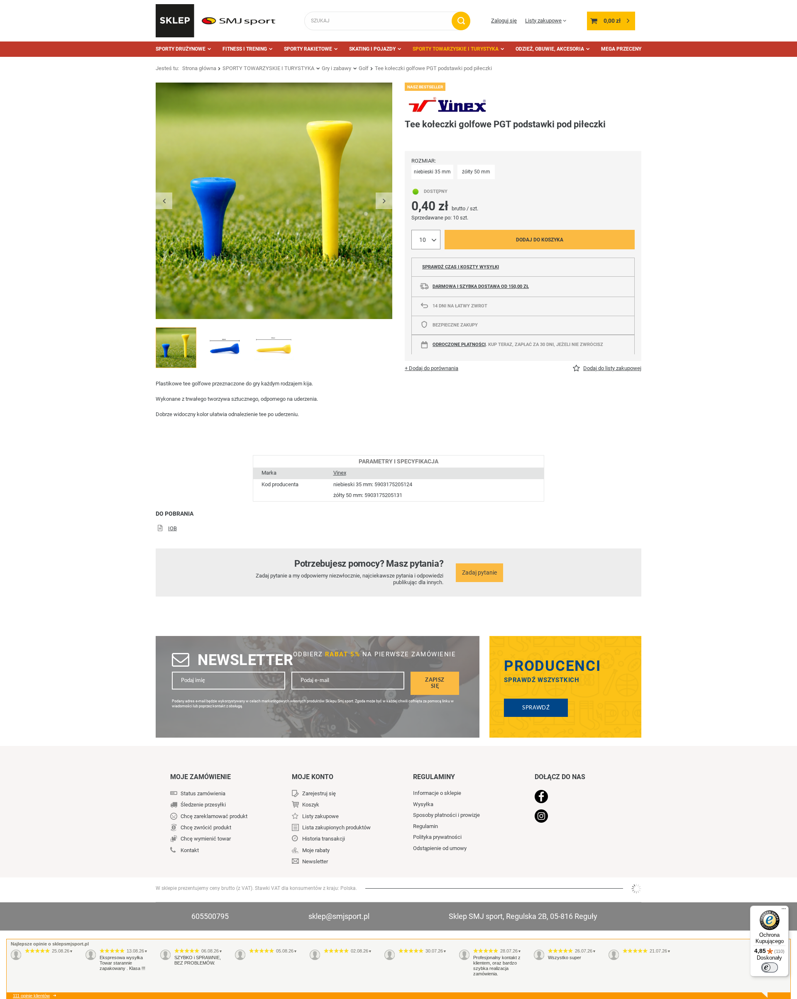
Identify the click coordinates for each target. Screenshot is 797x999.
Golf (364, 68)
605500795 (210, 916)
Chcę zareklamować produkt (214, 816)
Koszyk (310, 805)
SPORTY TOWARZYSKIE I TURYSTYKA (456, 49)
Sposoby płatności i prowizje (446, 815)
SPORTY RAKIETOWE (308, 49)
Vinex (339, 473)
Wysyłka (423, 804)
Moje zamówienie (200, 777)
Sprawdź (536, 707)
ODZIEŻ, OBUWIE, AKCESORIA (550, 49)
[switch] (769, 967)
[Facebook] (578, 797)
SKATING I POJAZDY (372, 49)
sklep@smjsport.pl (338, 916)
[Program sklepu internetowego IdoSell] (636, 889)
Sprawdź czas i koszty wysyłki (460, 267)
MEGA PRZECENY (621, 49)
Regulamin (425, 826)
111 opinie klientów (31, 995)
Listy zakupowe (543, 20)
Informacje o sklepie (437, 793)
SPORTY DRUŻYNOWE (180, 49)
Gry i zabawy (336, 68)
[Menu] (784, 911)
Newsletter (245, 660)
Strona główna (199, 68)
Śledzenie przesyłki (203, 805)
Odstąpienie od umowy (440, 848)
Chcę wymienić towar (206, 839)
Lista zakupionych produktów (336, 827)
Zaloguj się (504, 20)
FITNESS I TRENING (244, 49)
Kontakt (190, 850)
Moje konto (312, 777)
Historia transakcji (323, 839)
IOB (172, 528)
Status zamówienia (203, 793)
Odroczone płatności (459, 344)
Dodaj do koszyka (539, 240)
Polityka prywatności (437, 837)
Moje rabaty (316, 850)
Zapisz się (434, 683)
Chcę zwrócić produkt (206, 827)
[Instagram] (578, 816)
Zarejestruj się (319, 793)
